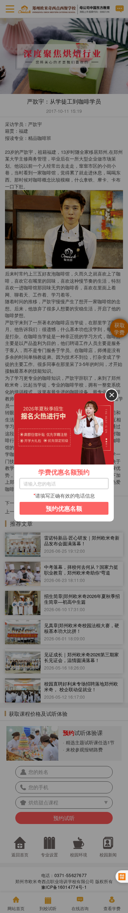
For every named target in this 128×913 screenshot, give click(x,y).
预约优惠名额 (64, 508)
